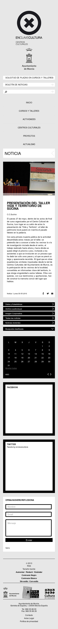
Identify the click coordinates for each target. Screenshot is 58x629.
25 (15, 361)
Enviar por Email (52, 293)
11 (15, 353)
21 (36, 357)
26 (22, 361)
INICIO (29, 102)
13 (29, 353)
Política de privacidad (29, 621)
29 (42, 361)
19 (22, 357)
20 (29, 357)
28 (36, 361)
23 (49, 357)
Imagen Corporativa (13, 313)
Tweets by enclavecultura (17, 447)
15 (42, 353)
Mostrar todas (11, 368)
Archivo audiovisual (13, 309)
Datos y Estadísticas (13, 304)
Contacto (29, 615)
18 (15, 357)
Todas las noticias (12, 318)
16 (49, 353)
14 (36, 353)
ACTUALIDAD (29, 144)
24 (9, 361)
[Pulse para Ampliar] (29, 179)
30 (49, 361)
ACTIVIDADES (29, 119)
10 (9, 353)
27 (29, 361)
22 (42, 357)
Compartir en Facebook (43, 293)
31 (9, 365)
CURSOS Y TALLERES (29, 110)
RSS (29, 565)
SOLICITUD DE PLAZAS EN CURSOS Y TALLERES (29, 77)
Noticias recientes (12, 323)
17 (9, 357)
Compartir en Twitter (48, 293)
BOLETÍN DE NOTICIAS (16, 84)
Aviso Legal (29, 618)
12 (22, 353)
